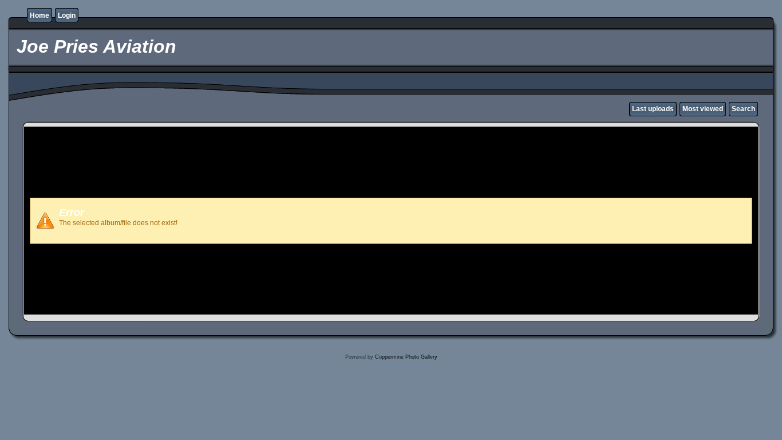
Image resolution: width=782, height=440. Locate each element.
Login (67, 15)
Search (743, 109)
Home (39, 15)
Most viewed (702, 109)
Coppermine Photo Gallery (406, 357)
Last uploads (653, 109)
